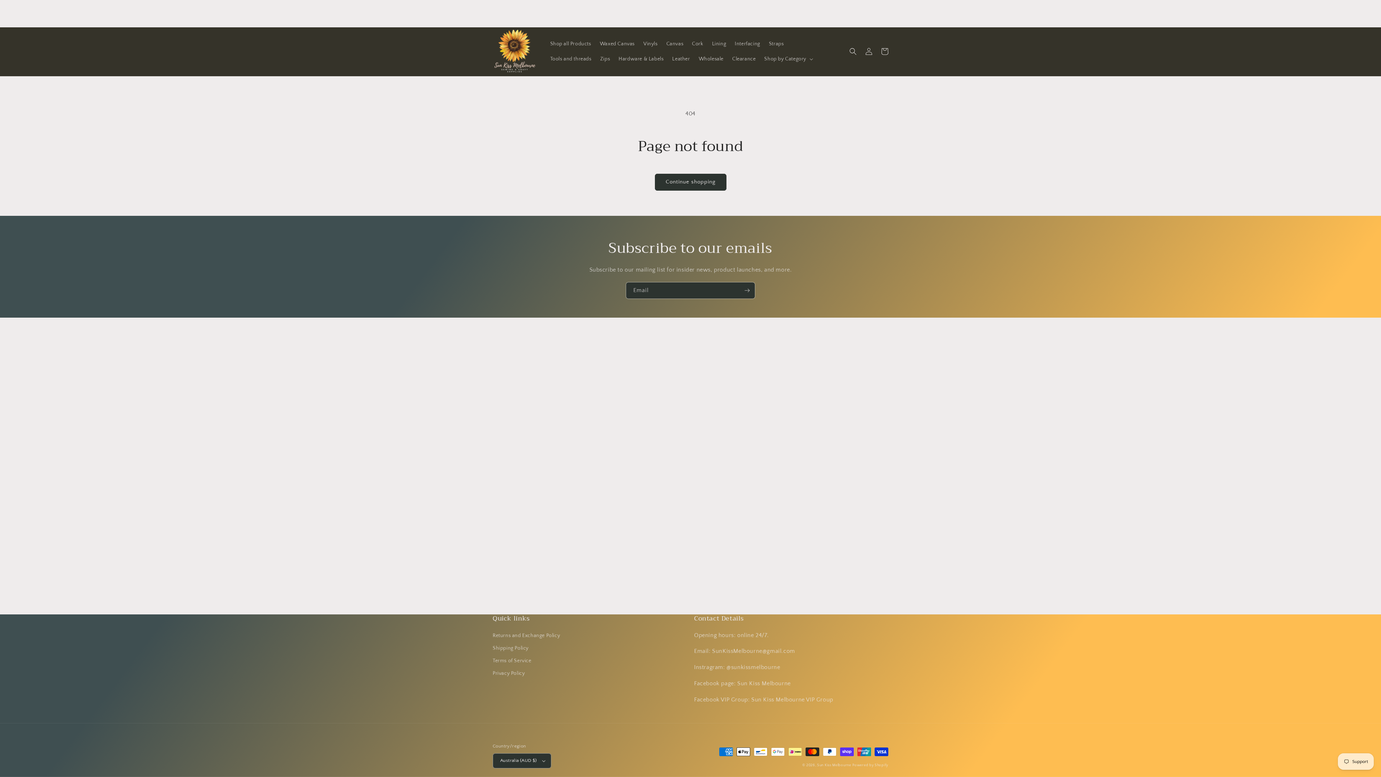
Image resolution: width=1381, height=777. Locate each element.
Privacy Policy (509, 673)
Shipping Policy (511, 648)
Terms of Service (512, 661)
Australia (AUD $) (518, 760)
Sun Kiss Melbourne (834, 765)
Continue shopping (691, 182)
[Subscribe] (747, 290)
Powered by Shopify (870, 765)
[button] (788, 59)
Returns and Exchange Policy (526, 636)
